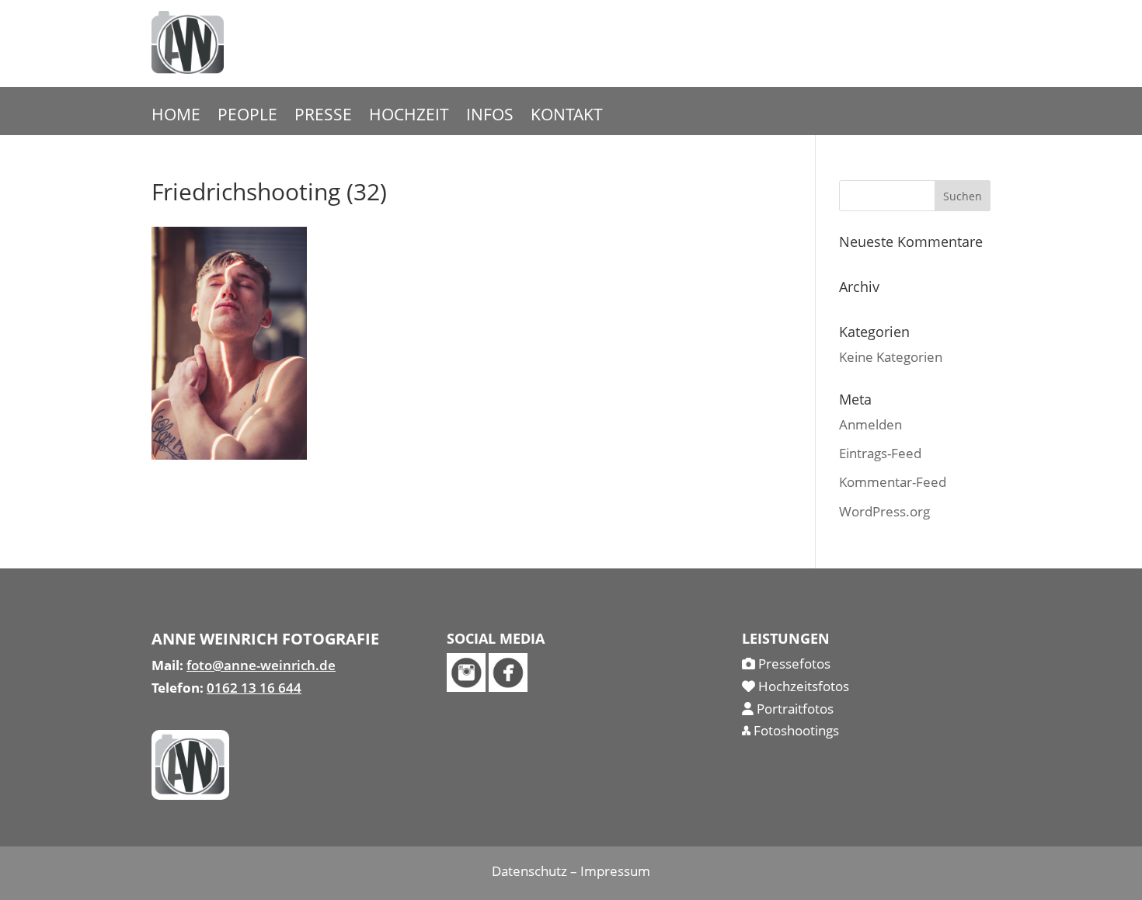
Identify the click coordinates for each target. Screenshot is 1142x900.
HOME (175, 117)
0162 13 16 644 (254, 688)
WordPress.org (884, 511)
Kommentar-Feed (892, 482)
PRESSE (323, 117)
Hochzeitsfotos (802, 686)
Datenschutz (529, 871)
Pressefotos (792, 663)
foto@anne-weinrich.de (261, 665)
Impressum (615, 871)
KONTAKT (567, 117)
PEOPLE (247, 117)
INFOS (490, 117)
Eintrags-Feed (880, 453)
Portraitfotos (794, 709)
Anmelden (870, 424)
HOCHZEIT (409, 117)
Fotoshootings (794, 730)
